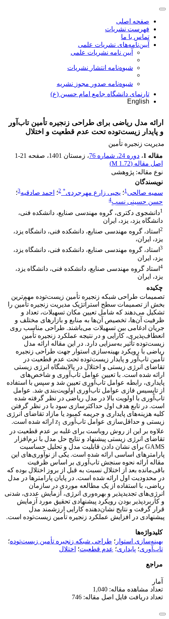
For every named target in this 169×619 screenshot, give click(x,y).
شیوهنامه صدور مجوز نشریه (95, 83)
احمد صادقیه (38, 192)
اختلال (67, 548)
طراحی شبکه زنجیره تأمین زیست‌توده (61, 541)
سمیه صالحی (145, 192)
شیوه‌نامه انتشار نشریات (100, 67)
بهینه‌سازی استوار (139, 541)
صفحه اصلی (132, 21)
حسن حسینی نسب (137, 202)
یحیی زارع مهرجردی (92, 192)
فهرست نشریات (127, 28)
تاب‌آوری (151, 548)
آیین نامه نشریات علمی (102, 52)
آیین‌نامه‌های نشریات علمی (113, 44)
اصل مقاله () (136, 163)
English (138, 101)
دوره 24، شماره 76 (114, 155)
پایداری (126, 548)
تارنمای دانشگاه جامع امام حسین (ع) (99, 93)
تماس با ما (135, 36)
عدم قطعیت (96, 548)
